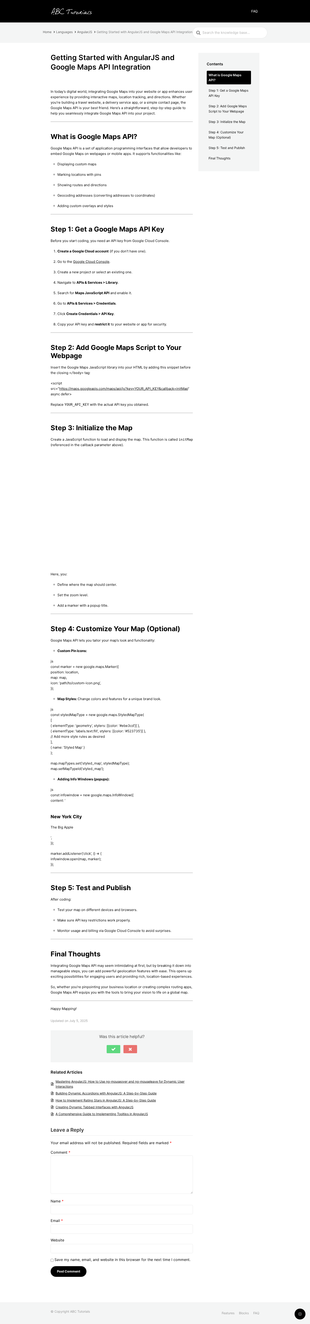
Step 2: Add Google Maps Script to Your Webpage (228, 108)
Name (57, 1201)
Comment (60, 1152)
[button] (113, 1049)
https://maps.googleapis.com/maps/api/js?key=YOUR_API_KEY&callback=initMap (123, 388)
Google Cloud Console (91, 261)
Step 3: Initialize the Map (227, 122)
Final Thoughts (219, 158)
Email (57, 1220)
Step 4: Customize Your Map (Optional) (226, 134)
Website (57, 1240)
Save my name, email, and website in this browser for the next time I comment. (122, 1259)
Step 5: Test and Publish (227, 148)
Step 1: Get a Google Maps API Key (228, 92)
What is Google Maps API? (225, 77)
